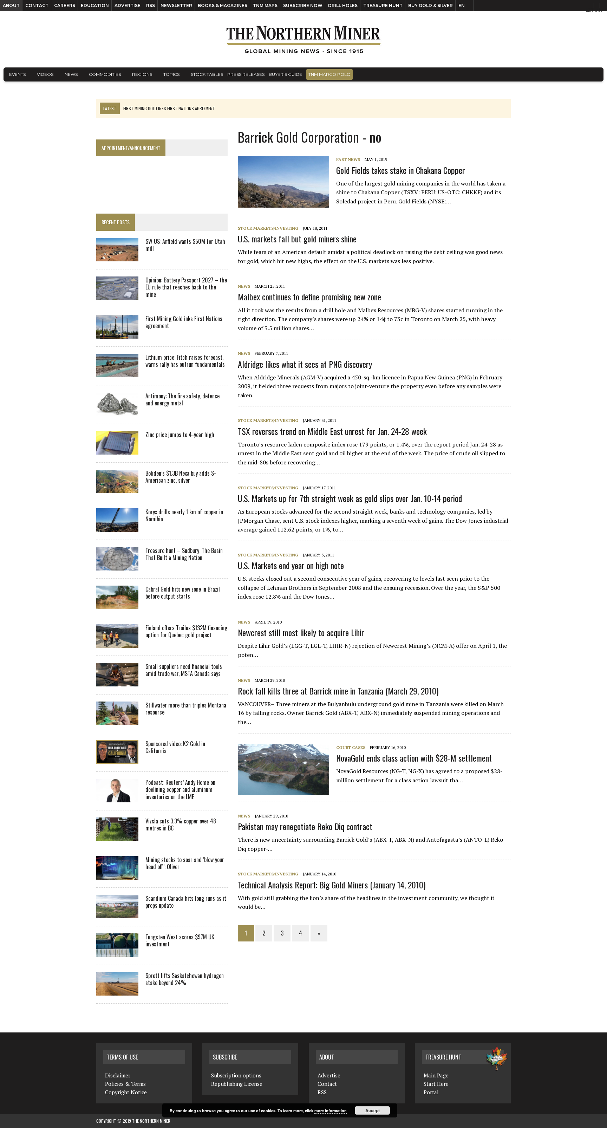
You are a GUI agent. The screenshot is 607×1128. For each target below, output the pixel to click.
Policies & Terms (125, 1083)
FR (598, 9)
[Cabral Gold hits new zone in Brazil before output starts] (117, 604)
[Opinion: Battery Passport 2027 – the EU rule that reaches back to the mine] (117, 295)
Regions (142, 74)
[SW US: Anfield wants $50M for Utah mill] (117, 256)
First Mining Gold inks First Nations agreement (183, 322)
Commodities (105, 74)
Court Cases (350, 747)
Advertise (128, 5)
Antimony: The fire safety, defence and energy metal (182, 399)
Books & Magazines (222, 5)
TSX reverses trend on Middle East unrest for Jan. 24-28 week (332, 431)
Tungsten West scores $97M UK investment (179, 940)
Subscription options (236, 1075)
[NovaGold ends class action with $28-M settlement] (287, 790)
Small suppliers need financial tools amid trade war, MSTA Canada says (183, 670)
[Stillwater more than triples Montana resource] (117, 720)
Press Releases (246, 74)
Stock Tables (207, 74)
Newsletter (176, 5)
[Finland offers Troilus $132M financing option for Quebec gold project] (117, 643)
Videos (45, 74)
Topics (171, 74)
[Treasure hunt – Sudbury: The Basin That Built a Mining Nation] (117, 565)
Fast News (348, 159)
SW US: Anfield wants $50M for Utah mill (185, 245)
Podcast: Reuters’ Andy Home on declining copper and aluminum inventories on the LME (180, 789)
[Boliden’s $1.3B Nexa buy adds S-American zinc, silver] (117, 488)
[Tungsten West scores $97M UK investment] (117, 952)
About (11, 5)
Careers (64, 5)
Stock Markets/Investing (268, 228)
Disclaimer (117, 1075)
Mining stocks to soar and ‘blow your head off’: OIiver (184, 863)
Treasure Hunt (383, 5)
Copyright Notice (126, 1092)
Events (17, 74)
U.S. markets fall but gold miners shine (297, 238)
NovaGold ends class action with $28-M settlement (414, 757)
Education (95, 5)
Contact (36, 5)
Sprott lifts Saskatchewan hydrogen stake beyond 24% (184, 979)
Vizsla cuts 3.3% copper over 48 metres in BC (180, 825)
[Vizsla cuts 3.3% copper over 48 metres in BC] (117, 836)
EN (461, 5)
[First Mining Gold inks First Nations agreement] (117, 334)
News (71, 74)
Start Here (436, 1083)
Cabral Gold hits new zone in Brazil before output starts (182, 593)
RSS (150, 5)
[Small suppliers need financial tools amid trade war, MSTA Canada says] (117, 681)
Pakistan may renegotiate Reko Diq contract (305, 826)
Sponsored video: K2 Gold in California (175, 747)
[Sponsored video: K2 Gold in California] (117, 759)
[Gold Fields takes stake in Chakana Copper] (287, 203)
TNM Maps (265, 5)
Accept (372, 1110)
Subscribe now (302, 5)
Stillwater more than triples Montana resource (185, 709)
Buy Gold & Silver (430, 5)
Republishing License (236, 1083)
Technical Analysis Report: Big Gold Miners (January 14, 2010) (331, 884)
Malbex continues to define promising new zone (309, 296)
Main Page (436, 1075)
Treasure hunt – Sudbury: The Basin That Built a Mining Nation (184, 554)
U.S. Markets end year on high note (291, 565)
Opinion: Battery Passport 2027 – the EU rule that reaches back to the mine (186, 287)
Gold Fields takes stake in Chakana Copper (400, 170)
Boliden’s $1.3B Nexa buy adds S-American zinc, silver (180, 477)
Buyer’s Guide (285, 74)
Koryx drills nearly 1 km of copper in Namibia (184, 515)
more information (330, 1110)
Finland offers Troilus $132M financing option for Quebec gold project (186, 631)
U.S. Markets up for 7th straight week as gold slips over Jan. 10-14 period (350, 498)
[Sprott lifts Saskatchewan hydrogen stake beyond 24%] (117, 991)
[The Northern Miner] (303, 39)
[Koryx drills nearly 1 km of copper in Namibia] (117, 527)
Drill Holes (343, 5)
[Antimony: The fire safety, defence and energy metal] (117, 411)
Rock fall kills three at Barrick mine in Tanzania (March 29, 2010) (338, 690)
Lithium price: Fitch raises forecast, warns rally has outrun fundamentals (185, 361)
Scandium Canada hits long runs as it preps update (185, 902)
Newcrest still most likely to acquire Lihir (301, 632)
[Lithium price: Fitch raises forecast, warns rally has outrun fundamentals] (117, 372)
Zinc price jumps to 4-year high (179, 434)
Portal (431, 1092)
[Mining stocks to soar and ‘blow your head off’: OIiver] (117, 875)
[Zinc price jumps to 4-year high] (117, 450)
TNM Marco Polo (329, 74)
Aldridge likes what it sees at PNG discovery (305, 364)
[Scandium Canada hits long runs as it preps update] (117, 913)
